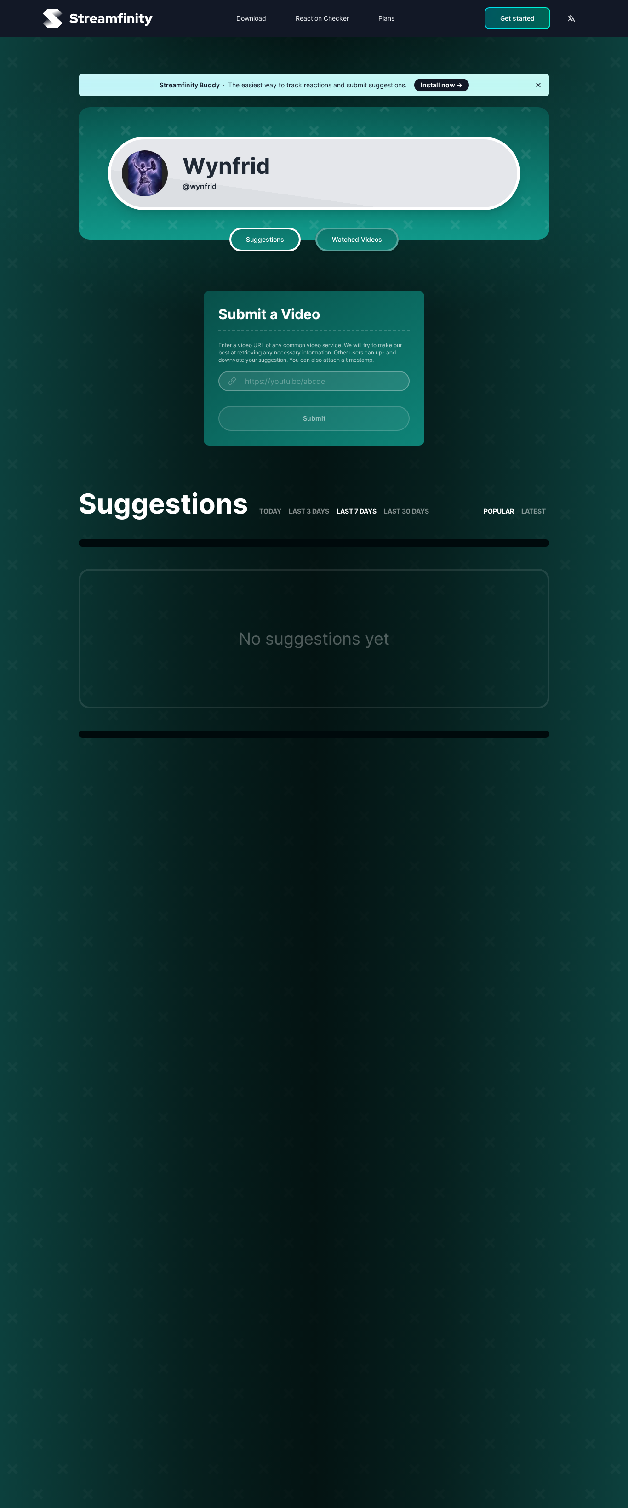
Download (251, 18)
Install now (441, 85)
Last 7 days (357, 511)
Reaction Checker (322, 18)
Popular (499, 511)
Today (270, 511)
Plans (386, 18)
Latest (533, 511)
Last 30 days (406, 511)
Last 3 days (309, 511)
